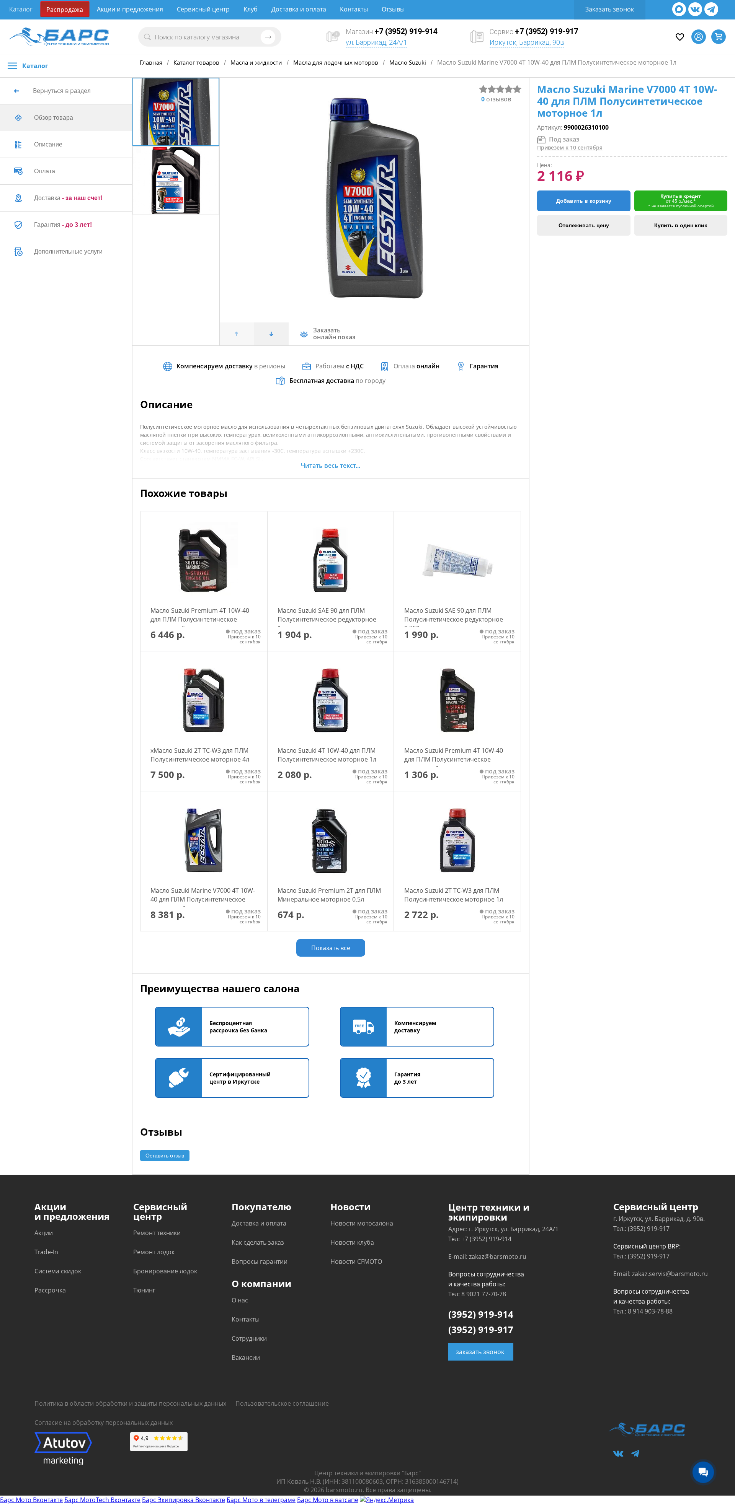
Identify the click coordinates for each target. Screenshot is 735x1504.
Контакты (354, 9)
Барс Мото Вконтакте (31, 1500)
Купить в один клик (680, 225)
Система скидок (57, 1271)
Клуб (250, 9)
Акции (43, 1233)
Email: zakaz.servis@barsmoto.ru (660, 1274)
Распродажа (64, 9)
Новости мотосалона (361, 1223)
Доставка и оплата (298, 9)
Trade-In (46, 1252)
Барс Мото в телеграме (261, 1500)
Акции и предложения (130, 9)
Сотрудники (249, 1338)
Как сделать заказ (258, 1242)
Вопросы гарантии (259, 1261)
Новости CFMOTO (356, 1261)
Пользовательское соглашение (282, 1403)
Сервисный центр (203, 9)
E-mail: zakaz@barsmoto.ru (487, 1256)
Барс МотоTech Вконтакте (102, 1500)
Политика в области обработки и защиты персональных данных (130, 1403)
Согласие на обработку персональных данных (103, 1422)
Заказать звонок (609, 9)
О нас (240, 1300)
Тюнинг (144, 1290)
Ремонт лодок (154, 1252)
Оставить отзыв (164, 1155)
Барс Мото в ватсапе (327, 1500)
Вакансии (246, 1357)
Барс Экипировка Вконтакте (183, 1500)
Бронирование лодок (165, 1271)
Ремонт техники (157, 1233)
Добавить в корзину (583, 201)
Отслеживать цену (584, 225)
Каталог (21, 9)
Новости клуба (352, 1242)
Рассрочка (50, 1290)
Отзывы (393, 9)
